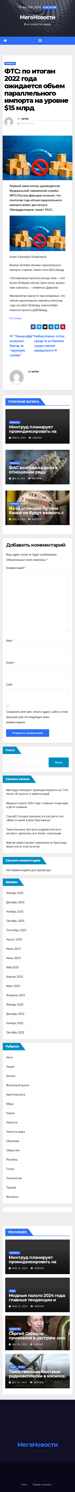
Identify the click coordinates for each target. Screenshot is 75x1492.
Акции (10, 1066)
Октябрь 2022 (15, 1032)
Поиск (10, 750)
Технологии (14, 1178)
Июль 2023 (13, 948)
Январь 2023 (14, 1004)
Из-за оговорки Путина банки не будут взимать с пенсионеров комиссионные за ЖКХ (36, 515)
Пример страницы (42, 1484)
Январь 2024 (14, 893)
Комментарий (15, 567)
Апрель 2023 (14, 976)
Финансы (10, 63)
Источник (16, 318)
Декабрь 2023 (15, 902)
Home (24, 1484)
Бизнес (11, 1075)
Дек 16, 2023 (19, 1344)
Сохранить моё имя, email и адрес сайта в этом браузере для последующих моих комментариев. (37, 717)
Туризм (11, 1187)
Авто (9, 1057)
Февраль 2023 (15, 995)
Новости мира (15, 1131)
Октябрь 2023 (15, 920)
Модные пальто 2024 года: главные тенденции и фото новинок (37, 1300)
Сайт (9, 684)
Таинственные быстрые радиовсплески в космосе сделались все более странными (37, 1378)
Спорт (10, 1168)
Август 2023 (14, 939)
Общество (13, 1150)
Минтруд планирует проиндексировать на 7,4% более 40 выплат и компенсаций (34, 433)
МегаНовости (37, 17)
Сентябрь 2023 (16, 930)
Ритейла (11, 1159)
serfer (25, 118)
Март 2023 (13, 985)
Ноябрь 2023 (14, 911)
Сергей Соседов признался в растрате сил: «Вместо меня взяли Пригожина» (37, 1340)
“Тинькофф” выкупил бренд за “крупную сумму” (22, 345)
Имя (9, 640)
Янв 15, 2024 (20, 1268)
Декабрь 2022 (15, 1013)
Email (10, 662)
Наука (10, 1113)
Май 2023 (12, 967)
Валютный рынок (17, 1085)
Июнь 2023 (13, 958)
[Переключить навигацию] (40, 40)
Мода (9, 1103)
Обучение (12, 1141)
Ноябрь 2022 (14, 1023)
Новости (11, 1122)
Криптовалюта (15, 1094)
